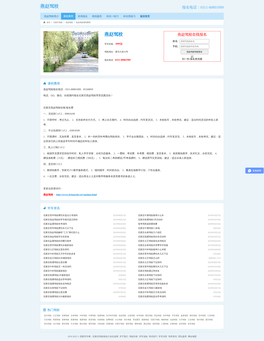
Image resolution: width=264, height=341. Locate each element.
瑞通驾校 (101, 315)
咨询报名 (83, 16)
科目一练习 (112, 16)
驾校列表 (133, 336)
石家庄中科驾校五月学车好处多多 (59, 254)
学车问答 (163, 336)
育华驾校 (202, 315)
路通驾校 (74, 320)
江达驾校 (191, 320)
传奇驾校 (140, 315)
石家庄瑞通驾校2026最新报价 (57, 296)
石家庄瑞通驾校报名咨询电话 (57, 284)
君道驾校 (92, 320)
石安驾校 (47, 320)
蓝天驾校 (47, 315)
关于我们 (123, 336)
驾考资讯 (172, 336)
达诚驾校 (173, 320)
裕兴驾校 (47, 324)
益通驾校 (184, 315)
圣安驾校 (191, 324)
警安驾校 (65, 324)
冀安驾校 (149, 315)
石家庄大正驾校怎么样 (149, 258)
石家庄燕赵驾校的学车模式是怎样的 (60, 219)
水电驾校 (101, 324)
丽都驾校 (145, 320)
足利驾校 (182, 324)
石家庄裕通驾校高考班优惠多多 (153, 284)
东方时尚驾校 (111, 315)
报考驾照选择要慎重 (147, 224)
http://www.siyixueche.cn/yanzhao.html (76, 194)
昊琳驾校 (65, 320)
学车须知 (143, 336)
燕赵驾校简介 (51, 16)
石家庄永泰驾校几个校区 (150, 232)
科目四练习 (129, 16)
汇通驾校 (165, 324)
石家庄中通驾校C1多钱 (149, 228)
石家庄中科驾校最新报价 (55, 271)
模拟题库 (97, 16)
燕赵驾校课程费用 (83, 22)
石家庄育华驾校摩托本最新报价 (58, 245)
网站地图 (192, 336)
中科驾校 (83, 315)
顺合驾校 (83, 324)
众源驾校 (131, 315)
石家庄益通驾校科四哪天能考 (57, 241)
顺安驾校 (193, 315)
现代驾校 (200, 320)
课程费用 (68, 16)
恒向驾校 (127, 320)
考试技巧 (153, 336)
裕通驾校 (65, 315)
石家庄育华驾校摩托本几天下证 (58, 228)
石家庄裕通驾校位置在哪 (55, 262)
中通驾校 (92, 315)
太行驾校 (56, 324)
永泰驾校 (74, 315)
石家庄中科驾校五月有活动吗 (152, 292)
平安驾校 (175, 315)
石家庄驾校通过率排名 (149, 271)
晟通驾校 (83, 320)
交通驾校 (173, 324)
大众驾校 (118, 320)
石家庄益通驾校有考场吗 (55, 224)
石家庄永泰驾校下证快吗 (55, 288)
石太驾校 (74, 324)
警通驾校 (56, 320)
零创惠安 (136, 320)
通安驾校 (92, 324)
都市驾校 (129, 324)
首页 (48, 22)
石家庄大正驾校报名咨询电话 (152, 241)
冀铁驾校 (138, 324)
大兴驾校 (182, 320)
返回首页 (145, 16)
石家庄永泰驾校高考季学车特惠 (153, 245)
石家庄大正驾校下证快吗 (150, 262)
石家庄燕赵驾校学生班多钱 (56, 237)
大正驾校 (56, 315)
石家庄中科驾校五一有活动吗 (57, 266)
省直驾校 (156, 324)
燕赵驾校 (69, 22)
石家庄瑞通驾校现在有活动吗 (152, 237)
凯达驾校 (157, 315)
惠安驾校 (209, 320)
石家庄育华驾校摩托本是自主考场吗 (60, 215)
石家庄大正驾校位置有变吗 (56, 249)
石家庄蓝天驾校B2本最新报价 (57, 258)
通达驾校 (147, 324)
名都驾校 (101, 320)
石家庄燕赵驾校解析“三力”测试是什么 (61, 232)
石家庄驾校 (57, 22)
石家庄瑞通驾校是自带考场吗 (57, 279)
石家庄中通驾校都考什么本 (151, 215)
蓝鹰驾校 (110, 320)
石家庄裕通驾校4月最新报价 (56, 275)
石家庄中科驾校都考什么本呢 (152, 249)
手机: (175, 46)
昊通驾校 (110, 324)
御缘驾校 (165, 320)
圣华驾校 (166, 315)
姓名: (175, 41)
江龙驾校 (211, 315)
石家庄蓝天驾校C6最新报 (150, 288)
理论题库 (182, 336)
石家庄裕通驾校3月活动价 (150, 219)
